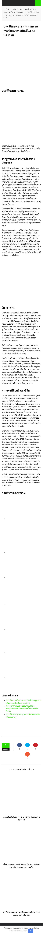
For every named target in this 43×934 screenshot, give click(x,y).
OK (31, 931)
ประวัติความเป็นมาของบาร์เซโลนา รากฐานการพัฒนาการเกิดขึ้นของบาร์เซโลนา (22, 708)
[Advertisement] (21, 63)
